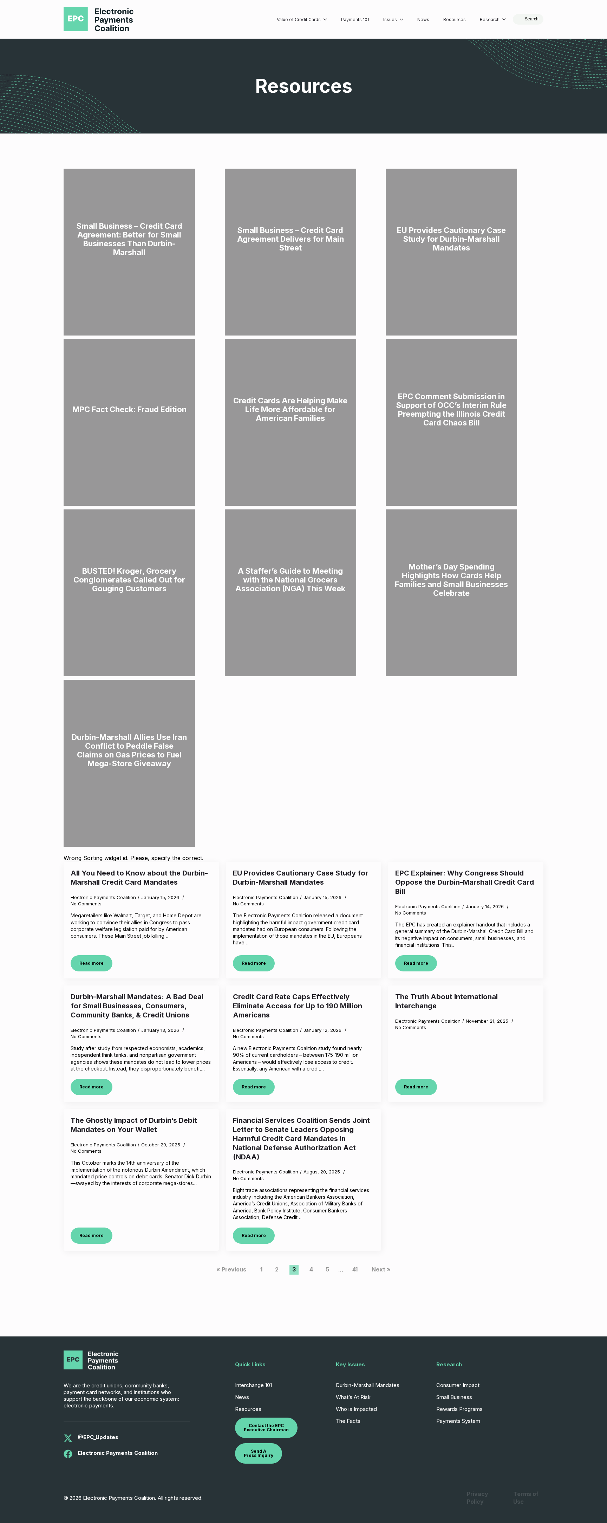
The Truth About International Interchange (446, 1001)
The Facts (348, 1421)
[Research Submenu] (506, 19)
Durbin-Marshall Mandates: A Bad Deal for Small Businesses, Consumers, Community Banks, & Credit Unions (137, 1005)
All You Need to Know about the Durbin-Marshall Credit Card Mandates (139, 877)
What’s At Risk (353, 1397)
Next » (381, 1269)
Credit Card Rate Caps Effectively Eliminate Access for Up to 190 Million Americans (297, 1005)
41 (355, 1269)
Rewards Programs (459, 1409)
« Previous (231, 1269)
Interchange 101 (253, 1385)
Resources (454, 19)
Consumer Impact (457, 1385)
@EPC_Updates (98, 1437)
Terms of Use (526, 1497)
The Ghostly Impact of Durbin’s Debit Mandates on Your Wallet (134, 1125)
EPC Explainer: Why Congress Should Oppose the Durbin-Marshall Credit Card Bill (464, 882)
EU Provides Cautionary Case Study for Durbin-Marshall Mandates (300, 877)
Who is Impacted (356, 1409)
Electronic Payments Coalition (118, 1453)
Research (490, 19)
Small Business (454, 1397)
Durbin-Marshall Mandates (367, 1385)
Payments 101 (355, 19)
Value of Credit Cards (299, 19)
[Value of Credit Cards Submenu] (327, 19)
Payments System (458, 1421)
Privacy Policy (477, 1497)
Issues (390, 19)
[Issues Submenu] (403, 19)
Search (532, 19)
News (423, 19)
